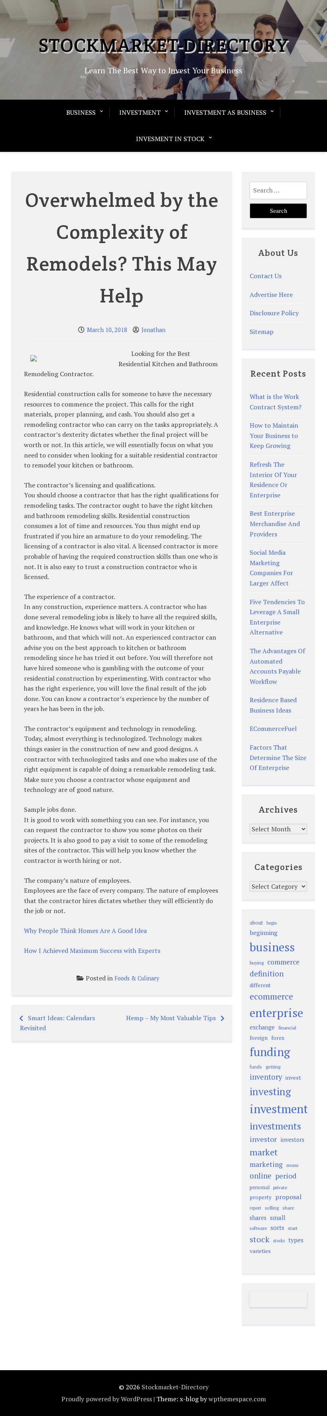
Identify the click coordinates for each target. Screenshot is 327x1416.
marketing (266, 1164)
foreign (259, 1037)
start (292, 1228)
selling (272, 1208)
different (260, 985)
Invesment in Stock (170, 138)
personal (260, 1187)
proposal (288, 1196)
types (295, 1240)
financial (287, 1028)
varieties (260, 1251)
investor (263, 1139)
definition (267, 973)
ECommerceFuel (273, 728)
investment (279, 1108)
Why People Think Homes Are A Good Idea (85, 930)
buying (257, 963)
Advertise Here (271, 294)
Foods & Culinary (136, 978)
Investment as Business (225, 112)
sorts (277, 1227)
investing (270, 1091)
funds (256, 1067)
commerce (283, 961)
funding (270, 1051)
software (258, 1228)
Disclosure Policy (274, 312)
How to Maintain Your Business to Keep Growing (274, 435)
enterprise (276, 1012)
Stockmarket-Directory (163, 45)
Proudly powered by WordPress (106, 1398)
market (264, 1152)
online (261, 1175)
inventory (266, 1077)
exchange (262, 1027)
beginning (264, 933)
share (288, 1208)
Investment (140, 112)
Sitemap (262, 331)
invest (293, 1077)
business (272, 946)
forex (277, 1037)
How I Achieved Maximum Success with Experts (92, 950)
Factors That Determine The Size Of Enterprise (278, 757)
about (256, 922)
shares (258, 1218)
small (278, 1218)
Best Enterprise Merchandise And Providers (275, 523)
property (261, 1197)
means (292, 1165)
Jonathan (153, 330)
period (285, 1175)
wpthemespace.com (237, 1398)
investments (275, 1125)
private (280, 1187)
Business (81, 112)
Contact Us (266, 275)
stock (260, 1239)
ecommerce (271, 996)
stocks (279, 1240)
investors (292, 1139)
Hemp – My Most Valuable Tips (171, 1017)
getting (273, 1067)
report (255, 1208)
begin (271, 923)
